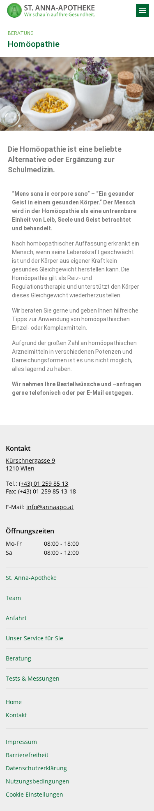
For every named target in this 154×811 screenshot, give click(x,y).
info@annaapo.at (50, 507)
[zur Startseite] (67, 10)
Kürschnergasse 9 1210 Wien (30, 464)
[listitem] (77, 578)
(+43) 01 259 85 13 (43, 483)
